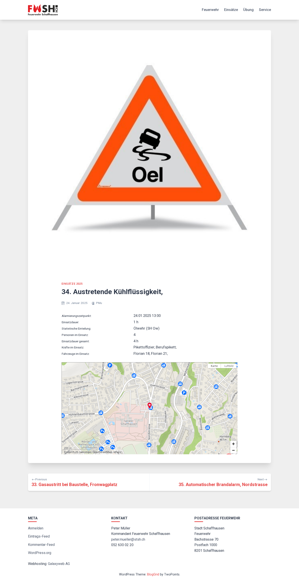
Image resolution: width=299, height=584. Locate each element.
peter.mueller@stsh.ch (128, 539)
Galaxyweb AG (59, 564)
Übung (248, 10)
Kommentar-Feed (41, 545)
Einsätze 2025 (72, 283)
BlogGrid (153, 574)
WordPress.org (39, 553)
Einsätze (231, 10)
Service (265, 10)
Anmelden (35, 528)
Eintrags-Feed (39, 536)
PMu (99, 303)
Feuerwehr (210, 10)
